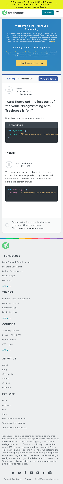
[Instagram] (37, 473)
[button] (7, 4)
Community (7, 374)
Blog (4, 369)
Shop (4, 414)
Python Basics (9, 339)
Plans (4, 400)
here (53, 42)
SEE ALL (6, 286)
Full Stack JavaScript (12, 266)
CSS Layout (7, 344)
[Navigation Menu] (58, 12)
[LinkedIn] (31, 473)
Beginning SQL (9, 307)
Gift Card (6, 387)
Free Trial (48, 13)
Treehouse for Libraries (13, 423)
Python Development (12, 271)
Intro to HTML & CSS (11, 335)
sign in (22, 228)
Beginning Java (9, 312)
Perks (4, 409)
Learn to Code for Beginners (16, 298)
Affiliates (6, 405)
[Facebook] (25, 473)
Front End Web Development (16, 262)
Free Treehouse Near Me (14, 418)
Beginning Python (11, 303)
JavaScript (11, 78)
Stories (5, 378)
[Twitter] (13, 473)
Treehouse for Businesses (14, 427)
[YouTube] (19, 473)
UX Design (7, 280)
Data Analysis (8, 275)
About (5, 365)
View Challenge (48, 79)
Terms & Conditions (12, 479)
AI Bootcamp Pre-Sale (21, 2)
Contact (6, 383)
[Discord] (50, 473)
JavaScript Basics (10, 330)
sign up (32, 228)
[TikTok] (44, 473)
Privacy (28, 479)
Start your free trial (31, 63)
